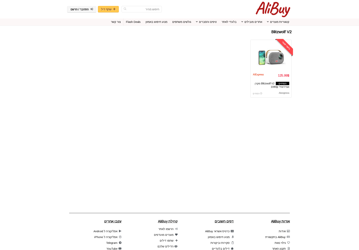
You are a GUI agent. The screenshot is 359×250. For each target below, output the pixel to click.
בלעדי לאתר (229, 21)
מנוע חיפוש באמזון (156, 21)
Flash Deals (133, 21)
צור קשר (116, 21)
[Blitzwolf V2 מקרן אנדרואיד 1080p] (271, 56)
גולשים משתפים (181, 21)
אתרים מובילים (253, 21)
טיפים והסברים (208, 21)
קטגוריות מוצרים (279, 21)
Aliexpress (284, 93)
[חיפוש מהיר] (125, 9)
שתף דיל (106, 9)
